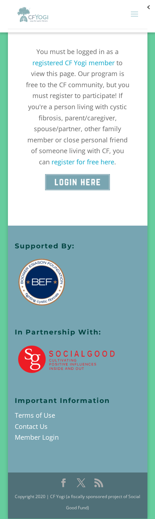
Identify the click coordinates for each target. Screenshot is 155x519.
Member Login (37, 437)
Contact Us (31, 426)
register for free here (83, 162)
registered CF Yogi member (73, 62)
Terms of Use (35, 415)
